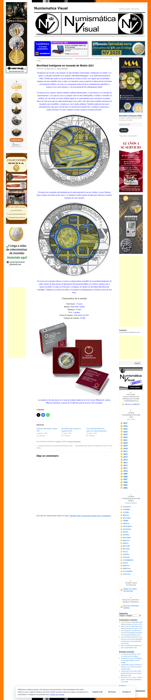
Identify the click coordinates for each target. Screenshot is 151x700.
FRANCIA (125, 540)
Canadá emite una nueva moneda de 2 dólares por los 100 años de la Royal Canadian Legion (131, 667)
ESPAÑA (124, 532)
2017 (124, 451)
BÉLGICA (125, 515)
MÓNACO (124, 566)
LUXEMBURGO (126, 560)
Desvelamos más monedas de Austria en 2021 (71, 429)
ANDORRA (125, 509)
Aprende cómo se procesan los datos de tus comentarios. (90, 515)
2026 (124, 425)
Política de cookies (57, 694)
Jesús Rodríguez (62, 68)
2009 (124, 473)
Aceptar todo (97, 692)
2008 (124, 476)
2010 (124, 470)
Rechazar (112, 692)
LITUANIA (125, 557)
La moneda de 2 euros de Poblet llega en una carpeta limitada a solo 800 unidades (131, 660)
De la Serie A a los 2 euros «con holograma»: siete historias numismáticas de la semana (131, 679)
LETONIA (125, 554)
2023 (124, 434)
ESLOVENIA (125, 529)
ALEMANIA (125, 507)
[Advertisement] (16, 322)
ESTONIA (124, 535)
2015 (124, 456)
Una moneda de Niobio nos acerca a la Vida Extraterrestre (96, 429)
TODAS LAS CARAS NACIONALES (128, 590)
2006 (124, 482)
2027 (124, 423)
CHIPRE (124, 521)
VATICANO (125, 574)
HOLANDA (125, 546)
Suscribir (123, 130)
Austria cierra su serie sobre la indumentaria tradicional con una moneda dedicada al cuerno (131, 633)
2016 (124, 454)
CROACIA (125, 524)
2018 (124, 448)
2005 (124, 484)
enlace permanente (74, 441)
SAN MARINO (126, 571)
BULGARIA (125, 518)
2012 (124, 465)
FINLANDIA (125, 538)
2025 (124, 428)
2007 (124, 479)
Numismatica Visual (51, 8)
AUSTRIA (124, 512)
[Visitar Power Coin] (131, 224)
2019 (124, 445)
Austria (58, 441)
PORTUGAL (125, 568)
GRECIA (124, 543)
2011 (124, 468)
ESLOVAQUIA (126, 526)
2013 (124, 462)
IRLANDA (125, 549)
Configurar (126, 692)
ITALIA (124, 552)
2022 (124, 437)
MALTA (124, 563)
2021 (124, 440)
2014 (124, 459)
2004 (124, 487)
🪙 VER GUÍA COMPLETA (131, 404)
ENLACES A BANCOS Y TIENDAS (129, 607)
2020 (124, 442)
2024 (124, 431)
